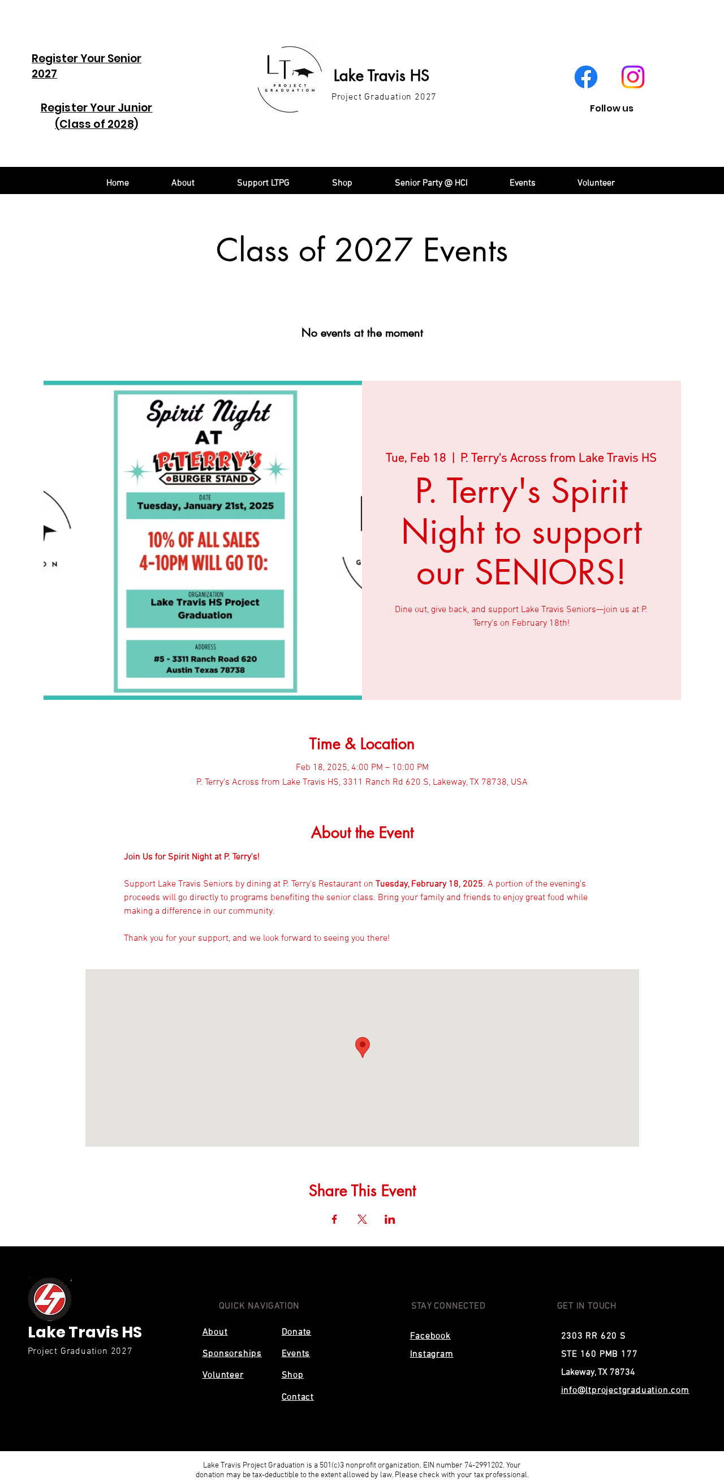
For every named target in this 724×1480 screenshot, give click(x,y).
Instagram (432, 1354)
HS (419, 75)
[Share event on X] (362, 1219)
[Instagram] (633, 77)
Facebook (430, 1336)
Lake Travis (372, 75)
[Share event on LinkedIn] (390, 1219)
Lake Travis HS (85, 1332)
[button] (263, 183)
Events (296, 1353)
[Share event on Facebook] (334, 1219)
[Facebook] (586, 77)
